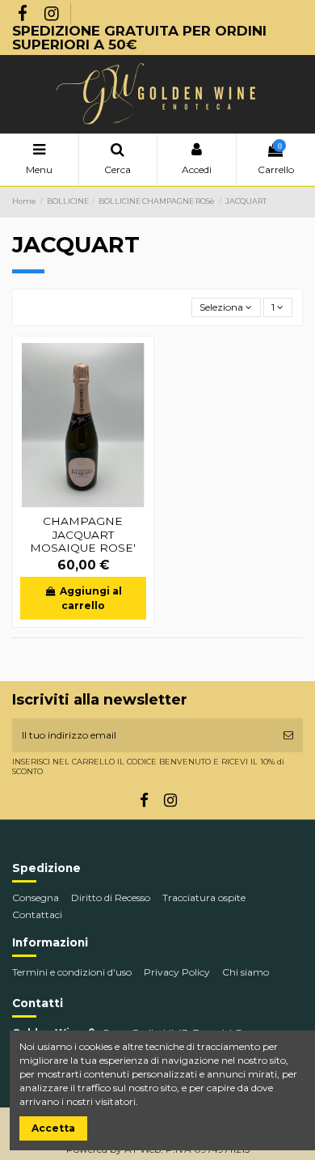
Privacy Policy (177, 972)
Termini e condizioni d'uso (72, 972)
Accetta (53, 1128)
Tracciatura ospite (204, 897)
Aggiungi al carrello (91, 598)
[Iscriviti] (288, 735)
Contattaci (37, 914)
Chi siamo (245, 972)
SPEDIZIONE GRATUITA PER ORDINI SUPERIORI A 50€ (139, 37)
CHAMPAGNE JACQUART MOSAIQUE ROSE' (83, 534)
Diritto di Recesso (110, 897)
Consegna (35, 897)
